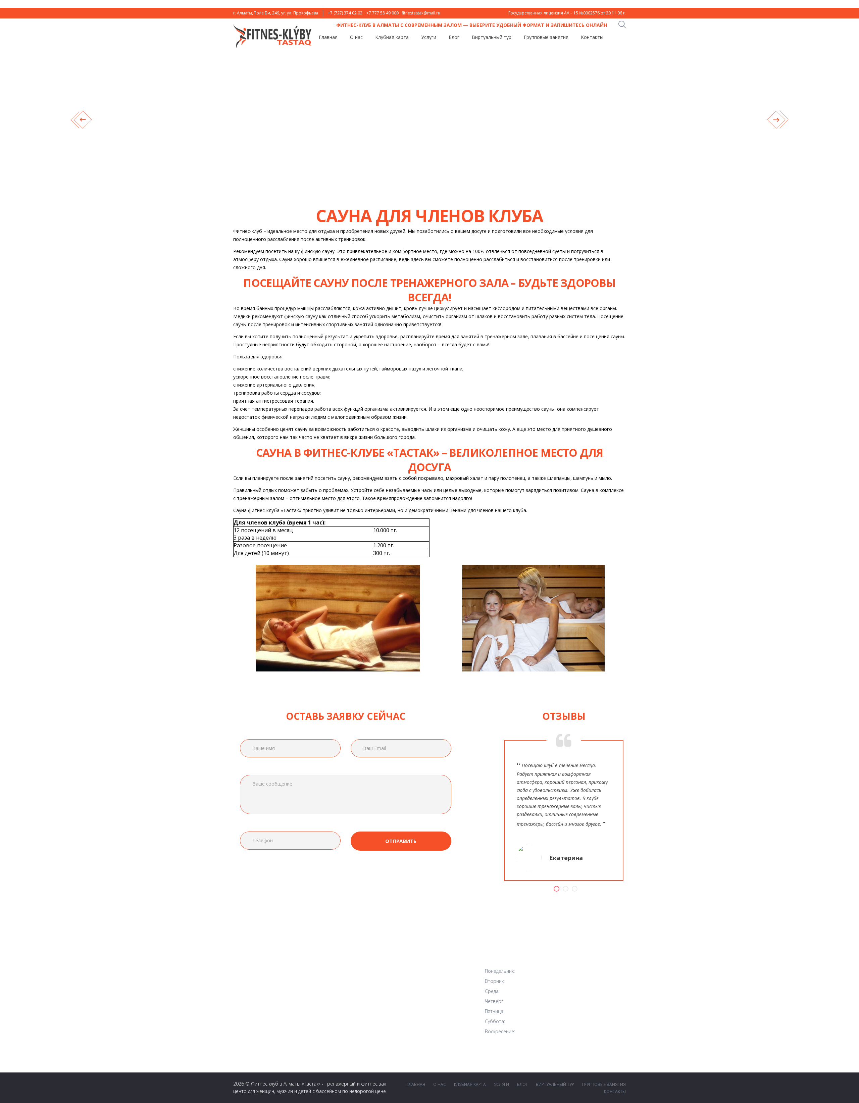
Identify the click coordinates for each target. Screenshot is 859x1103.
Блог (454, 37)
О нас (356, 37)
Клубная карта (392, 37)
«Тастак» (311, 1084)
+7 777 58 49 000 (382, 13)
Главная (328, 37)
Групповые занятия (546, 37)
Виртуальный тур (491, 37)
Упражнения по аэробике (310, 1046)
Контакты (592, 37)
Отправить (400, 841)
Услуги (428, 37)
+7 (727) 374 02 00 (426, 999)
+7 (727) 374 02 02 (345, 13)
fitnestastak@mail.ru (421, 13)
